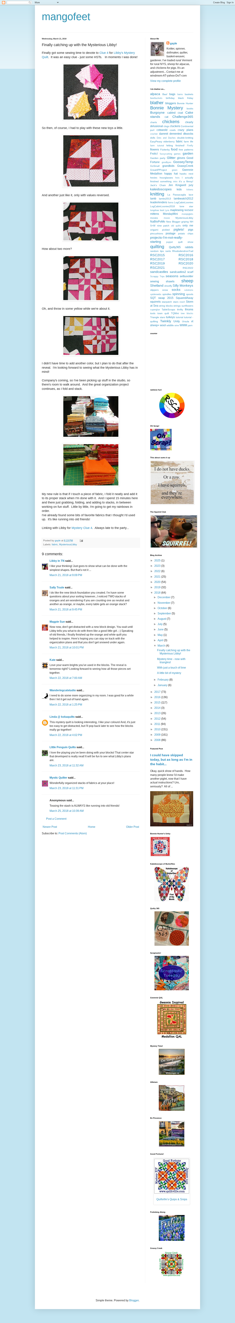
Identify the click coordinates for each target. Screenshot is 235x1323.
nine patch (163, 225)
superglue (155, 309)
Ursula (185, 321)
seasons (172, 276)
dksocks (188, 133)
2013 (157, 713)
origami (154, 229)
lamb (153, 198)
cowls (173, 130)
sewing (154, 281)
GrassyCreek (185, 165)
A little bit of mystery (169, 672)
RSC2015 (157, 255)
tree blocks (187, 313)
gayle (173, 43)
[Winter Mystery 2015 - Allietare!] (172, 1109)
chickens (170, 121)
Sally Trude (57, 587)
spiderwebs (155, 294)
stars (175, 301)
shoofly (168, 285)
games (177, 154)
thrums (189, 309)
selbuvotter (186, 276)
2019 (157, 587)
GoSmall (154, 166)
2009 (157, 734)
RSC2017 (157, 259)
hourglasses (166, 177)
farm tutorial (157, 145)
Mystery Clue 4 (82, 528)
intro (175, 181)
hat (176, 173)
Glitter (171, 158)
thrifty (180, 309)
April (161, 640)
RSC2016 (186, 255)
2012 (157, 718)
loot (162, 210)
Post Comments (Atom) (72, 833)
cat (166, 116)
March (162, 645)
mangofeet (66, 16)
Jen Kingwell (177, 185)
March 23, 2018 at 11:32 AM (66, 765)
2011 (157, 724)
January (163, 685)
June (161, 629)
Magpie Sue (57, 621)
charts (153, 122)
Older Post (132, 826)
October (163, 608)
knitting (157, 194)
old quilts (176, 225)
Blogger (134, 1300)
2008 (157, 740)
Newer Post (50, 826)
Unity (176, 321)
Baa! (164, 94)
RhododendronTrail (182, 251)
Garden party (157, 158)
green (174, 170)
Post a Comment (56, 818)
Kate (53, 659)
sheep (187, 280)
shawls (170, 281)
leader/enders (158, 202)
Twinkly (165, 321)
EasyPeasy (156, 141)
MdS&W (188, 210)
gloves (181, 157)
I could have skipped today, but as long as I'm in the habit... (171, 759)
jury (191, 185)
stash (182, 302)
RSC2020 (186, 263)
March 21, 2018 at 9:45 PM (66, 609)
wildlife (170, 325)
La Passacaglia (176, 194)
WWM (183, 325)
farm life (188, 141)
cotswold (162, 129)
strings (177, 305)
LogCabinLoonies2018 (162, 206)
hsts (177, 177)
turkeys (170, 317)
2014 (157, 707)
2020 (157, 582)
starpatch (167, 301)
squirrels (155, 301)
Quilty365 (175, 247)
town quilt (163, 313)
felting (169, 145)
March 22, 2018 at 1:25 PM (66, 704)
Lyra (167, 210)
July (160, 624)
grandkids (168, 165)
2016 (157, 697)
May (160, 634)
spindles (166, 294)
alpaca (155, 94)
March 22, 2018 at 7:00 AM (66, 677)
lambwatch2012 (183, 198)
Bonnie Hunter (185, 103)
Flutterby (165, 149)
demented (175, 133)
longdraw (154, 210)
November (164, 602)
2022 (157, 571)
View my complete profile (165, 80)
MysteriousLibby (68, 544)
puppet (169, 242)
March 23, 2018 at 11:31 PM (66, 788)
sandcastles (159, 272)
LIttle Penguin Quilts (63, 747)
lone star (186, 206)
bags (172, 94)
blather (157, 102)
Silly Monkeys (183, 285)
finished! (180, 145)
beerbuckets (156, 98)
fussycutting (166, 154)
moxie (167, 218)
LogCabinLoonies (183, 202)
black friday (185, 98)
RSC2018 (186, 259)
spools (189, 294)
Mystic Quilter (58, 777)
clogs (166, 126)
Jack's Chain (158, 185)
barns (180, 94)
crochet (154, 134)
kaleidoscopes (161, 189)
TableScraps (168, 309)
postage (170, 233)
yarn (190, 325)
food (174, 149)
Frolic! (154, 153)
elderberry (169, 141)
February (163, 679)
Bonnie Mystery (166, 107)
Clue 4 (104, 53)
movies (154, 217)
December (164, 597)
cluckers (175, 126)
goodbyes (166, 162)
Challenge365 (182, 116)
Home (91, 826)
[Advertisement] (171, 361)
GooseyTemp (183, 162)
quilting (157, 246)
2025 (157, 560)
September (165, 613)
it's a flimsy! (186, 181)
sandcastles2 (178, 271)
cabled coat (175, 112)
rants (168, 251)
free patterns (186, 149)
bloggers (170, 103)
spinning (178, 294)
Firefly (190, 145)
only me (188, 225)
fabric (55, 544)
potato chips (185, 233)
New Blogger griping (177, 221)
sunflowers (187, 305)
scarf (190, 271)
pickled (166, 229)
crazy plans (185, 129)
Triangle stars (157, 317)
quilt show (185, 242)
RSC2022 (188, 268)
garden (188, 153)
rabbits (189, 247)
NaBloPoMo (157, 221)
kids (179, 189)
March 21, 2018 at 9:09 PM (66, 575)
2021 (157, 576)
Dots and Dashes (166, 138)
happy (168, 173)
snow (165, 290)
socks (176, 289)
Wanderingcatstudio (63, 690)
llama (170, 202)
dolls (152, 137)
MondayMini (170, 213)
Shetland (156, 285)
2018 (157, 592)
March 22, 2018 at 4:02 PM (66, 735)
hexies (153, 177)
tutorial (179, 317)
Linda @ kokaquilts (62, 716)
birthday (170, 98)
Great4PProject (158, 170)
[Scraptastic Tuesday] (171, 989)
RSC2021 (157, 267)
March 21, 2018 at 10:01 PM (67, 647)
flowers (154, 149)
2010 (157, 729)
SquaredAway (184, 297)
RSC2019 (157, 263)
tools (152, 313)
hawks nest (186, 173)
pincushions (156, 233)
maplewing (177, 210)
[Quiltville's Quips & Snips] (172, 1073)
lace (191, 194)
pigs (190, 229)
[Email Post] (81, 540)
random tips (157, 251)
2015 (157, 702)
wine (176, 325)
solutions (188, 290)
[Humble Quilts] (172, 1037)
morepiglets (187, 214)
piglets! (179, 229)
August (162, 618)
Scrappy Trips (157, 276)
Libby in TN (57, 560)
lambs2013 (165, 198)
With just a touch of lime (171, 667)
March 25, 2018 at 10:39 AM (67, 810)
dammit (163, 133)
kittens (189, 189)
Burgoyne (157, 112)
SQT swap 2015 (161, 297)
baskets (189, 94)
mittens (154, 213)
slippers (154, 290)
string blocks (166, 305)
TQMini (175, 313)
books (190, 108)
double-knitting (185, 137)
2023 (157, 565)
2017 (157, 691)
